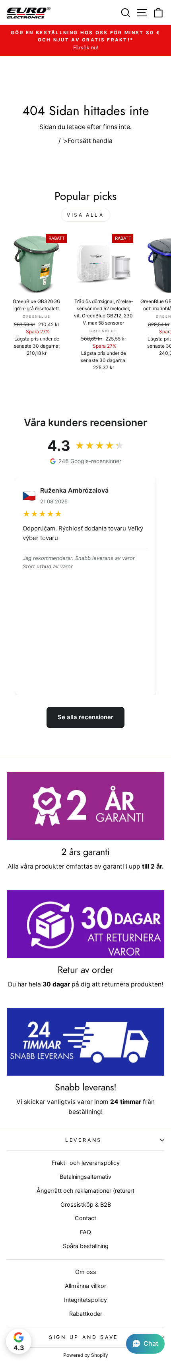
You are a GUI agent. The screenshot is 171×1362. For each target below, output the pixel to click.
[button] (145, 1344)
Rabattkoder (85, 1313)
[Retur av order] (85, 924)
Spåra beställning (86, 1246)
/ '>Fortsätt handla (85, 141)
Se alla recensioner (85, 717)
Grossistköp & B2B (85, 1204)
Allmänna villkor (85, 1285)
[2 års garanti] (85, 806)
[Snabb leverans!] (85, 1042)
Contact (85, 1218)
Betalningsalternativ (85, 1176)
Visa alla (85, 215)
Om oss (85, 1271)
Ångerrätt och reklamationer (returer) (85, 1190)
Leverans (83, 1140)
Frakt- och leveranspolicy (86, 1162)
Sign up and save (83, 1337)
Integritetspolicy (85, 1299)
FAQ (85, 1232)
